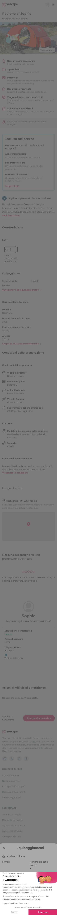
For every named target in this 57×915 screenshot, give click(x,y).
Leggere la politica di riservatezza (15, 903)
